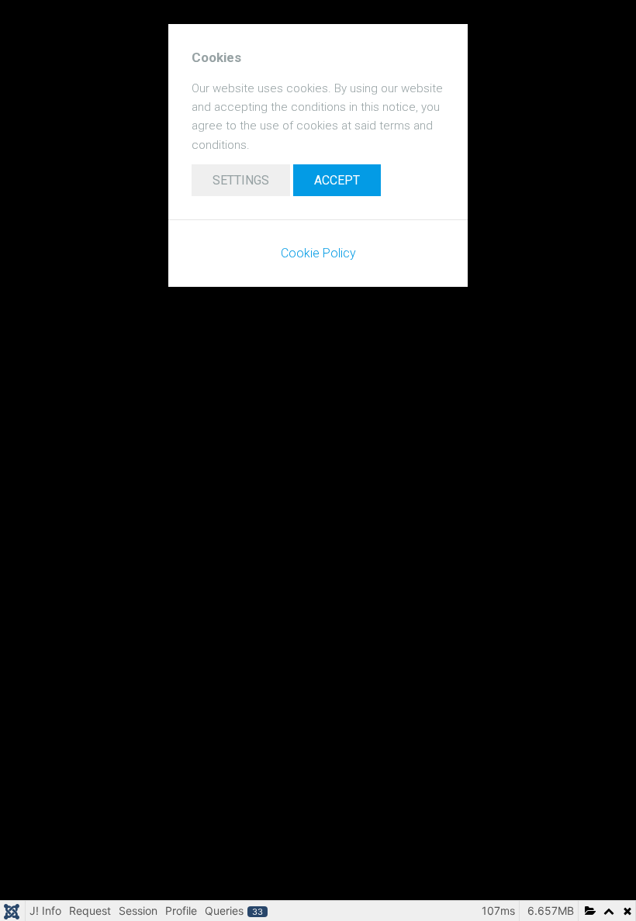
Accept (337, 180)
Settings (241, 180)
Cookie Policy (318, 253)
